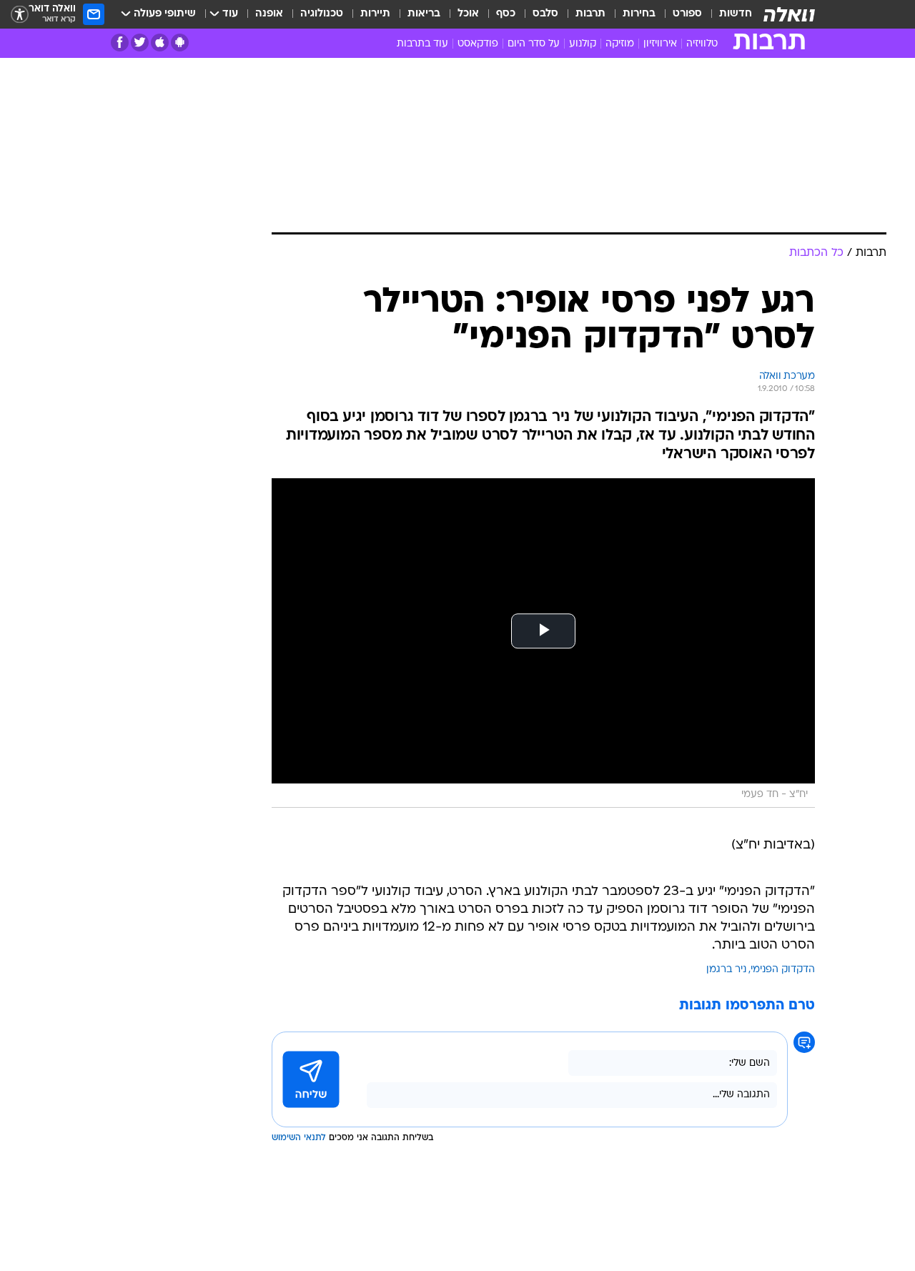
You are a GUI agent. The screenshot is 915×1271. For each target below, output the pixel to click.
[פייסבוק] (120, 42)
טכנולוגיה (321, 14)
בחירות (639, 14)
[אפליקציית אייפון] (160, 42)
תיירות (375, 14)
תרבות (590, 14)
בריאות (423, 14)
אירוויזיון (660, 44)
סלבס (545, 14)
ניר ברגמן (726, 969)
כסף (505, 14)
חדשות (735, 14)
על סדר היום (534, 44)
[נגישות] (20, 15)
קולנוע (582, 44)
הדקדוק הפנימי (783, 969)
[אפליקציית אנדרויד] (180, 42)
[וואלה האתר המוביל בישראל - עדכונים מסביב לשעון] (789, 14)
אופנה (269, 14)
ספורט (687, 14)
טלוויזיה (702, 44)
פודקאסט (478, 44)
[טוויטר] (140, 42)
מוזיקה (619, 44)
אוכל (468, 14)
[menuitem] (727, 14)
